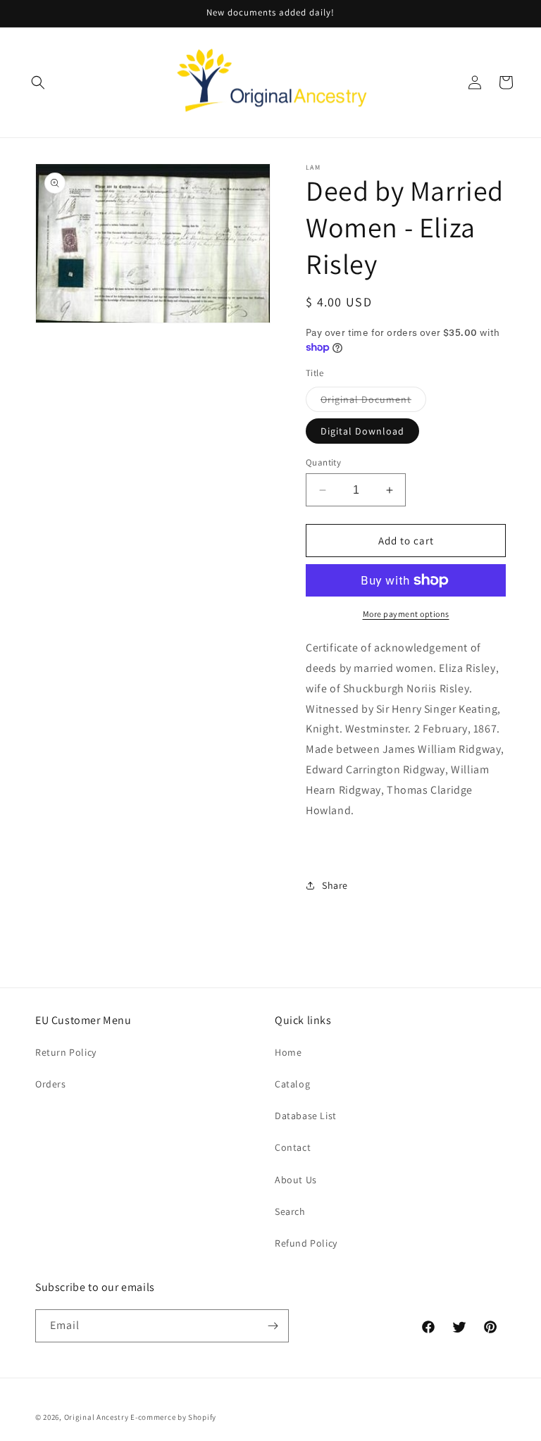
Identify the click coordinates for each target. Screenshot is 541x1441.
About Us (296, 1179)
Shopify (202, 1417)
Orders (50, 1084)
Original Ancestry (96, 1417)
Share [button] (335, 885)
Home (288, 1052)
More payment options (406, 614)
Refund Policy (306, 1243)
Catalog (292, 1084)
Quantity (323, 462)
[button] (38, 82)
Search (290, 1211)
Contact (293, 1147)
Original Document (373, 402)
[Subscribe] (272, 1325)
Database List (306, 1115)
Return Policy (66, 1052)
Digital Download (362, 431)
